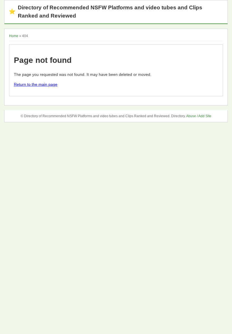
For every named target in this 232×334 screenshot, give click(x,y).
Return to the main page (35, 84)
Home (13, 36)
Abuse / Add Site (198, 116)
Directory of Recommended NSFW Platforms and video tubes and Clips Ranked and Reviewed (105, 12)
